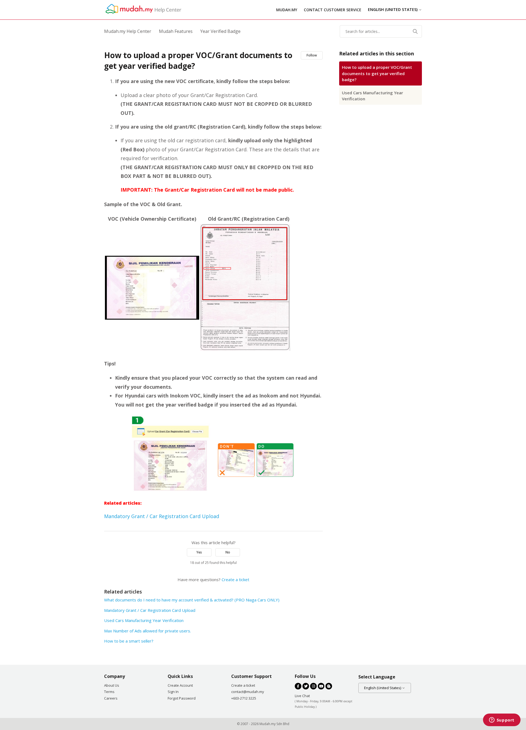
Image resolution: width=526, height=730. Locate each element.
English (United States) (393, 9)
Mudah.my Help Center (127, 31)
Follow (312, 55)
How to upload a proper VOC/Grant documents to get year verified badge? (377, 73)
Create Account (180, 685)
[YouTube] (321, 686)
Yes (199, 552)
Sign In (173, 691)
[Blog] (328, 686)
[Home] (142, 13)
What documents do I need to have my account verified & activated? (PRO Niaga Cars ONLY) (191, 600)
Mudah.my (286, 9)
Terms (109, 691)
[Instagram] (313, 686)
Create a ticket (235, 579)
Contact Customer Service (332, 9)
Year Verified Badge (220, 31)
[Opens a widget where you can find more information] (502, 720)
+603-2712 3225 (243, 698)
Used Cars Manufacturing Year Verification (372, 96)
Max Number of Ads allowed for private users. (147, 631)
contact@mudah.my (247, 691)
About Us (111, 685)
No (227, 552)
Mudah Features (176, 31)
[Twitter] (305, 686)
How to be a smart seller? (128, 641)
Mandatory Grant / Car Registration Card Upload (161, 516)
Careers (111, 698)
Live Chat (302, 695)
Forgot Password (182, 698)
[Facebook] (298, 686)
